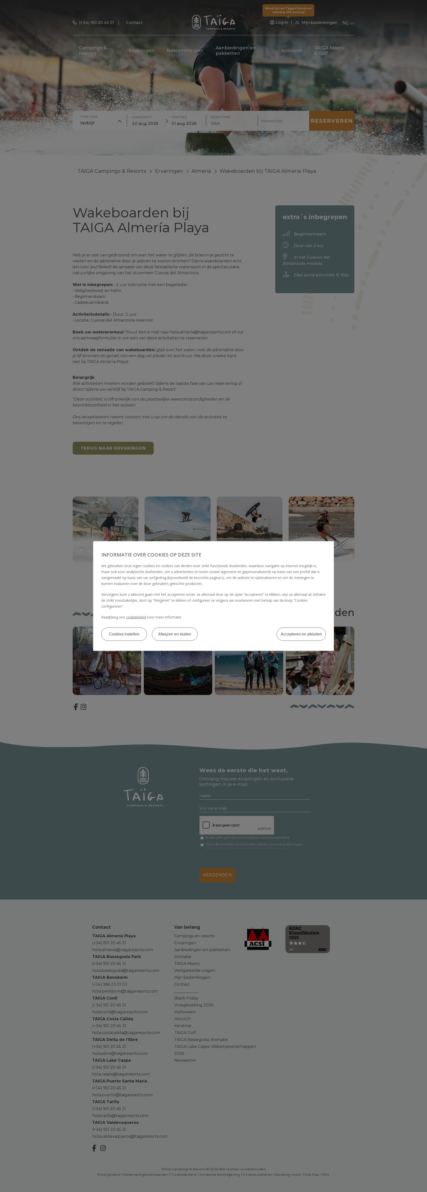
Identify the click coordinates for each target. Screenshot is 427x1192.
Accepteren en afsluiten (301, 634)
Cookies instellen (124, 634)
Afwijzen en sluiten (174, 634)
